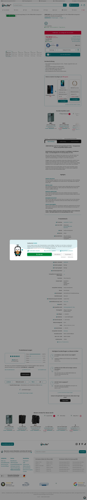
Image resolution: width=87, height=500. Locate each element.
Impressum (63, 256)
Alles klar (40, 254)
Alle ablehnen (57, 254)
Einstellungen (68, 254)
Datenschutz (70, 256)
